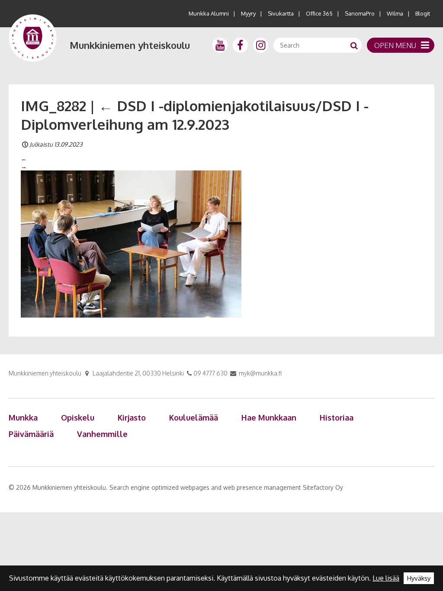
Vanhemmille (102, 434)
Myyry (248, 13)
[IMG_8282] (131, 243)
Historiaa (336, 417)
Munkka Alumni (209, 13)
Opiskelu (77, 417)
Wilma (395, 13)
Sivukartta (281, 13)
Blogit (422, 13)
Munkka (23, 417)
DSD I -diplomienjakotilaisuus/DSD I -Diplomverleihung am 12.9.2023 (195, 114)
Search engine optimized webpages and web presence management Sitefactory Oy (226, 487)
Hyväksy (418, 578)
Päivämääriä (31, 434)
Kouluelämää (193, 417)
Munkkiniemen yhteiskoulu (130, 45)
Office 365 (319, 13)
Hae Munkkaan (268, 417)
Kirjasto (132, 417)
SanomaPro (360, 13)
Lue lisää (385, 578)
